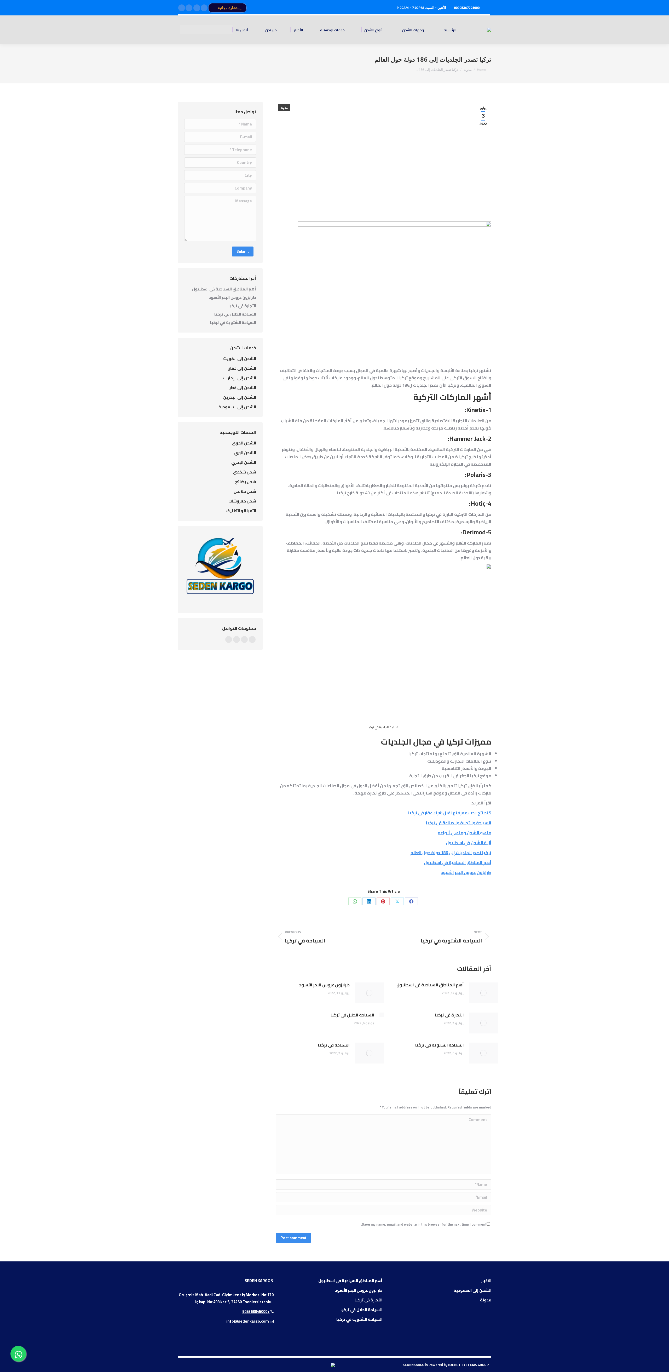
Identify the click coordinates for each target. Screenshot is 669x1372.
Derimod (474, 532)
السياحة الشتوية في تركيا (439, 1045)
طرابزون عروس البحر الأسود (466, 872)
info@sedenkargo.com (247, 1321)
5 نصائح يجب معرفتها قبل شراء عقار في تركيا (449, 813)
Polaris (476, 475)
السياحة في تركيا (334, 1045)
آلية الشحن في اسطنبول (468, 843)
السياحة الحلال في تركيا (352, 1015)
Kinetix (476, 410)
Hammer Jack (467, 438)
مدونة (284, 108)
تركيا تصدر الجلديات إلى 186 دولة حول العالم (450, 852)
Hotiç (478, 503)
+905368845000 (256, 1311)
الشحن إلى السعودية (472, 1290)
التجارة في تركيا (449, 1015)
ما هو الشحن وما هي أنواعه (464, 833)
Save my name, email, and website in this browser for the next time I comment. (424, 1224)
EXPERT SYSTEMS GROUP (468, 1365)
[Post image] (483, 992)
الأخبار (486, 1280)
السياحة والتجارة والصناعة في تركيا (458, 823)
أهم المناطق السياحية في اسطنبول (457, 862)
